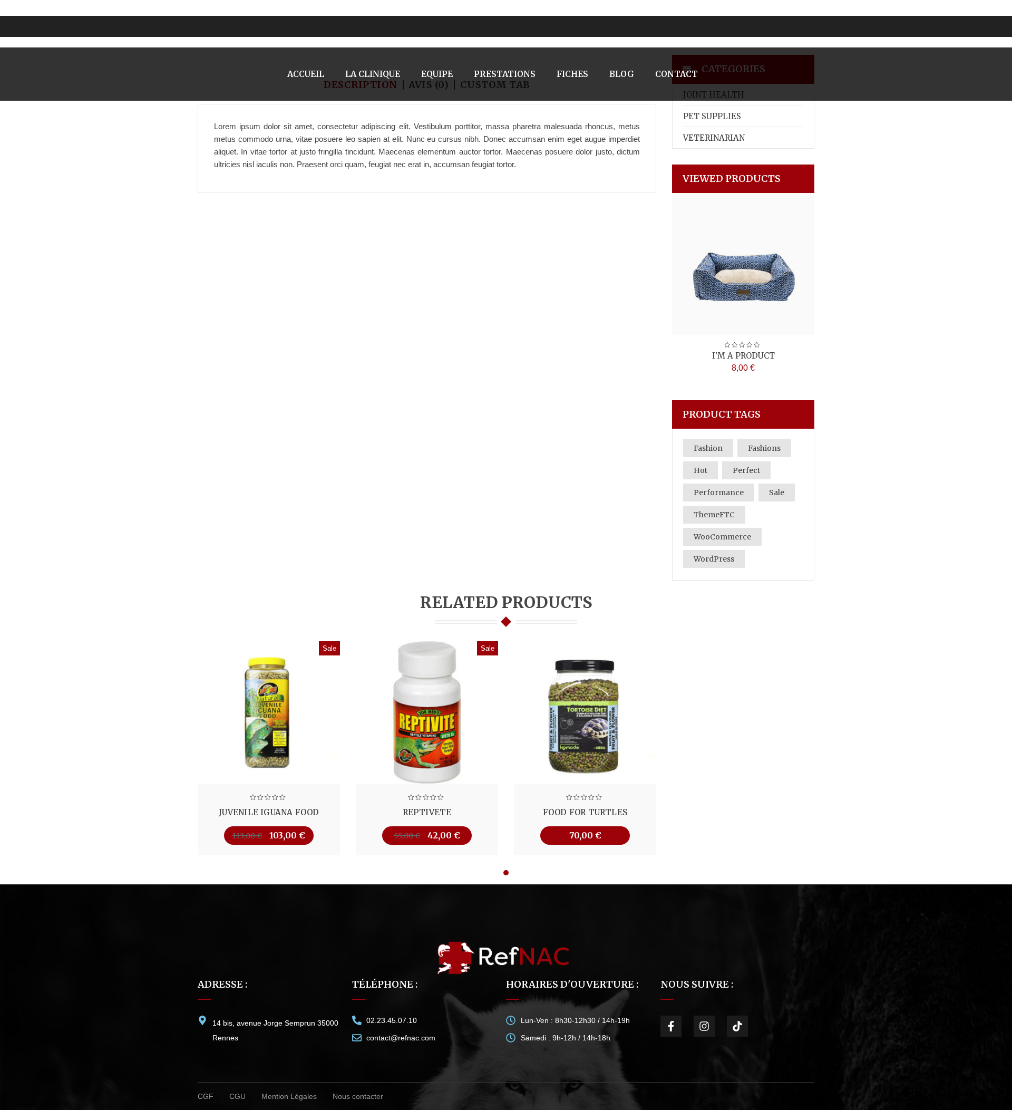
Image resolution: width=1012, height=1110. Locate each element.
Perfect (746, 470)
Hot (700, 470)
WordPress (714, 559)
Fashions (764, 448)
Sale (776, 492)
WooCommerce (722, 537)
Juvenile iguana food (269, 812)
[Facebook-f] (671, 1026)
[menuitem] (306, 74)
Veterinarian (714, 138)
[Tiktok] (737, 1026)
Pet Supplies (712, 116)
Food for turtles (585, 812)
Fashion (708, 448)
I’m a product (743, 356)
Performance (719, 492)
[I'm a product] (743, 264)
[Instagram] (704, 1026)
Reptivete (427, 812)
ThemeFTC (714, 514)
